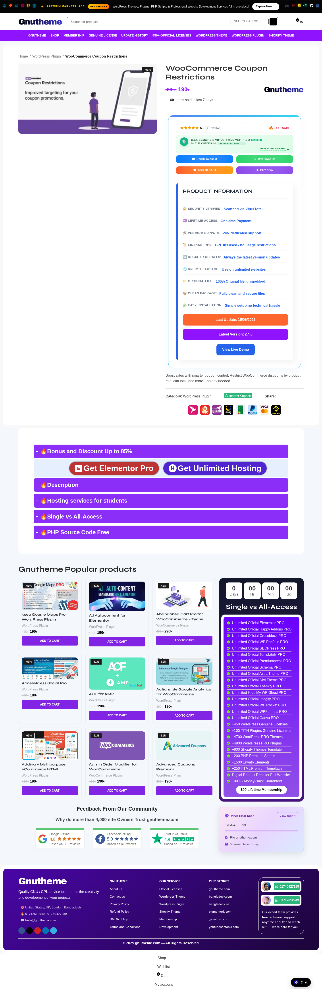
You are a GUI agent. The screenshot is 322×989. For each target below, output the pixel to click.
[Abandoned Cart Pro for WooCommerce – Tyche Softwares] (184, 596)
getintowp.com (219, 919)
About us (116, 889)
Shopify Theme (170, 911)
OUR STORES (219, 881)
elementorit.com (220, 911)
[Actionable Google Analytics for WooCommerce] (184, 671)
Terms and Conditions (125, 927)
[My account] (287, 21)
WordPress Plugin (46, 56)
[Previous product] (290, 56)
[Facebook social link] (278, 396)
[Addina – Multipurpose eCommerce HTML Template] (50, 745)
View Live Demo (235, 349)
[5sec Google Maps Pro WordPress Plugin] (50, 596)
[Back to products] (296, 56)
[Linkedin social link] (295, 396)
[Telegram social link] (301, 396)
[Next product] (301, 56)
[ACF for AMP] (117, 673)
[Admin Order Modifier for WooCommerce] (117, 745)
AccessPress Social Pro (44, 683)
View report (287, 815)
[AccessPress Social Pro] (50, 668)
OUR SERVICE (169, 881)
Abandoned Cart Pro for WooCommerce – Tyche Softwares (179, 619)
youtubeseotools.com (224, 927)
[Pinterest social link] (290, 396)
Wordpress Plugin (171, 904)
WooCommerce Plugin (172, 625)
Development (168, 927)
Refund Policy (119, 911)
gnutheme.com (219, 889)
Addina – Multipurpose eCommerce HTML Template (44, 769)
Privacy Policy (119, 904)
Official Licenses (170, 889)
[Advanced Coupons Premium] (184, 745)
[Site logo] (40, 21)
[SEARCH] (273, 21)
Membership (168, 919)
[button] (50, 641)
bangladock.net (219, 904)
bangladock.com (220, 896)
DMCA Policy (119, 919)
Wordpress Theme (172, 896)
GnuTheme (118, 881)
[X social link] (284, 396)
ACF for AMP (101, 694)
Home (23, 56)
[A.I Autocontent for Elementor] (117, 596)
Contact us (117, 896)
